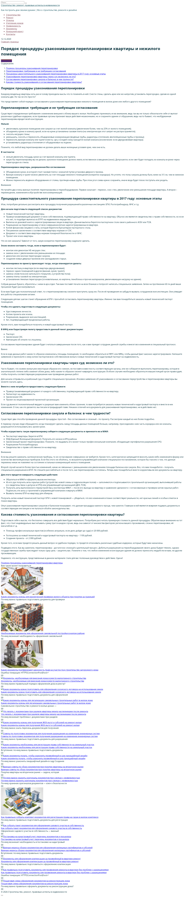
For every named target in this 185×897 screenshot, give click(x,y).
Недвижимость (13, 26)
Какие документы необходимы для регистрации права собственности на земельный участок (46, 747)
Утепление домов (14, 23)
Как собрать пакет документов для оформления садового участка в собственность (41, 828)
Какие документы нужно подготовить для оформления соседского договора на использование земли (51, 692)
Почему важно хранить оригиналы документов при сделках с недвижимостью (39, 780)
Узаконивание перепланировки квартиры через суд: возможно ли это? (41, 76)
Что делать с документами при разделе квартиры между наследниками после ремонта (43, 714)
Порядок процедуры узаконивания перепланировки (32, 68)
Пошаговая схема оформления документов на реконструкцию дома (34, 883)
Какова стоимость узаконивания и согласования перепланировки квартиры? (44, 82)
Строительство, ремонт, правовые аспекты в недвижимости (30, 5)
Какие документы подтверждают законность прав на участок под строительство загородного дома (49, 670)
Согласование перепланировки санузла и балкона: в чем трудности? (40, 79)
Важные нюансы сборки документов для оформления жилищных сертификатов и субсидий (45, 850)
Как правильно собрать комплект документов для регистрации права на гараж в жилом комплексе (49, 817)
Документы (11, 28)
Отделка (10, 20)
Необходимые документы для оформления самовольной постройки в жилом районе (43, 633)
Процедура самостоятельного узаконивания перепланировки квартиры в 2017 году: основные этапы (56, 73)
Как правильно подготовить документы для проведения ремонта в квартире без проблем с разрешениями (54, 872)
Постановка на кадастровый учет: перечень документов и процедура (35, 839)
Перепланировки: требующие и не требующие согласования (36, 71)
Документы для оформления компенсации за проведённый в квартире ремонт (40, 861)
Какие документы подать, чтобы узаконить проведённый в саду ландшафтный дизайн (43, 758)
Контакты (10, 34)
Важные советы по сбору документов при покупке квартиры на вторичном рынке (41, 769)
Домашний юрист (14, 31)
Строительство (13, 14)
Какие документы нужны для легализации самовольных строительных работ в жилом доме (46, 703)
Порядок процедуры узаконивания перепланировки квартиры (32, 562)
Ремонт (9, 17)
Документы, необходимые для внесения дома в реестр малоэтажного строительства (42, 681)
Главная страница (10, 41)
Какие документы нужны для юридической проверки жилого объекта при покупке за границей (48, 596)
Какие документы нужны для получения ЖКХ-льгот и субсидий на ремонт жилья (40, 725)
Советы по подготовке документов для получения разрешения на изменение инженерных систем (49, 736)
